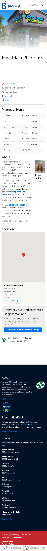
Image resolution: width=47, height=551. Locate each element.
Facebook (8, 96)
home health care (17, 205)
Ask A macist (37, 548)
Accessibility (7, 541)
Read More (7, 399)
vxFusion (18, 537)
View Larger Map (11, 300)
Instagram (8, 100)
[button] (23, 255)
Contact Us (7, 519)
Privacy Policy (8, 544)
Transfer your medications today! (23, 329)
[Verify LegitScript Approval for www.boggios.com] (6, 407)
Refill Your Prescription (12, 431)
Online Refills (15, 548)
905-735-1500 (11, 83)
